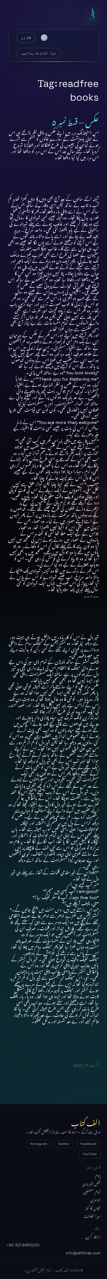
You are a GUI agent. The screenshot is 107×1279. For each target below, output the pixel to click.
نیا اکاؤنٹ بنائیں (38, 52)
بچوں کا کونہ (92, 1208)
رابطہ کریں (92, 1236)
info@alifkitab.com (83, 1252)
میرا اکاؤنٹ (92, 1216)
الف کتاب (92, 15)
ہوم (97, 1175)
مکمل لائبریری (91, 1183)
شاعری (95, 1200)
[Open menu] (44, 37)
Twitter (63, 1144)
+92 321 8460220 (23, 1245)
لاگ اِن (26, 37)
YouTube (90, 1154)
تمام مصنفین (91, 1192)
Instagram (38, 1144)
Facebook (88, 1144)
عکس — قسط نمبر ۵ (75, 120)
